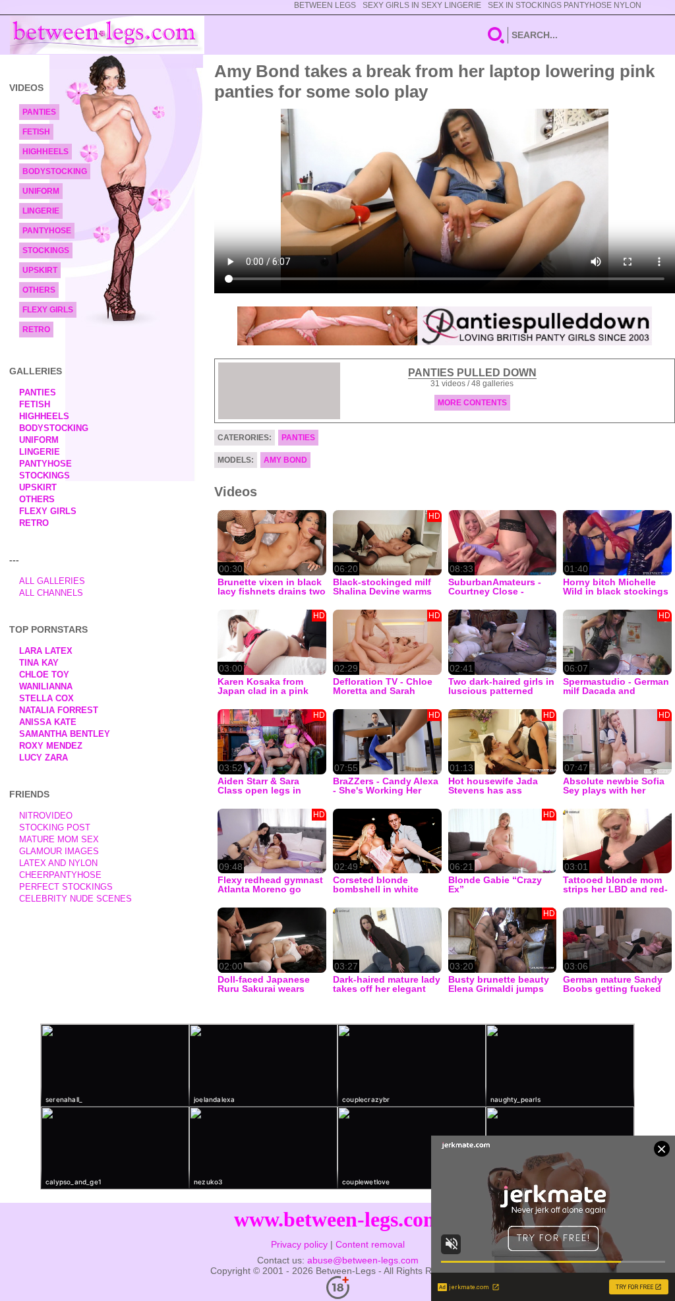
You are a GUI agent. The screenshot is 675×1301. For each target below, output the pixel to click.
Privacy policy (299, 1244)
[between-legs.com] (107, 35)
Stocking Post (54, 827)
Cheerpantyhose (60, 875)
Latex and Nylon (58, 863)
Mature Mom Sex (59, 839)
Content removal (370, 1244)
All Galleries (52, 581)
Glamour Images (59, 851)
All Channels (51, 593)
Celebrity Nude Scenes (75, 899)
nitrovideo (46, 816)
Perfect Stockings (66, 887)
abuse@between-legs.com (363, 1260)
